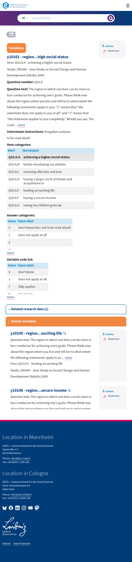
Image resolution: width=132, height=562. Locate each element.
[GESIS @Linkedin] (17, 507)
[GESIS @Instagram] (24, 507)
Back (11, 34)
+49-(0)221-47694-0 (21, 494)
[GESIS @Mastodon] (36, 507)
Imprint (6, 543)
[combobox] (66, 18)
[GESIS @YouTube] (30, 507)
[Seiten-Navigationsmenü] (128, 6)
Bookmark (113, 51)
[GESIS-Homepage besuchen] (15, 5)
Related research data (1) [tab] (29, 309)
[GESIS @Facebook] (11, 507)
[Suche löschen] (104, 18)
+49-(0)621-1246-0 (20, 458)
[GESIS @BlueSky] (5, 507)
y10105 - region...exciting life (36, 333)
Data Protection (22, 543)
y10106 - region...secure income (38, 390)
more (21, 125)
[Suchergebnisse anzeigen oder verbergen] (110, 18)
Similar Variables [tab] (23, 321)
